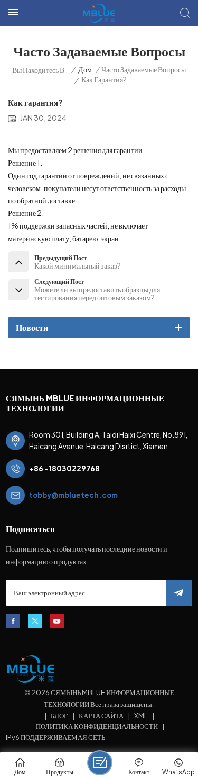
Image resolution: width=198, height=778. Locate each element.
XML (141, 715)
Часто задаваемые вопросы (143, 69)
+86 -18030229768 (64, 468)
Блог (59, 715)
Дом (85, 69)
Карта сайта (101, 715)
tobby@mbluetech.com (73, 494)
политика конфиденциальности (97, 726)
